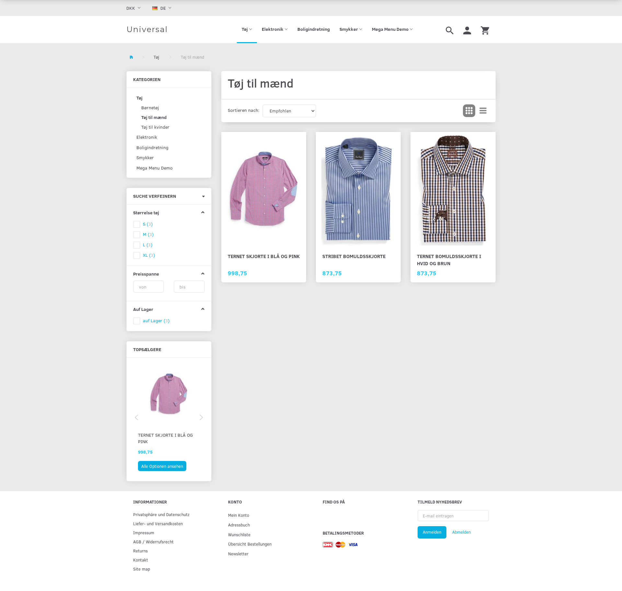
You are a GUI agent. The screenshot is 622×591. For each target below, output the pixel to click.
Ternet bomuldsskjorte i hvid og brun (449, 259)
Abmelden (461, 532)
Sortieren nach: (243, 110)
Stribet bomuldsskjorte (354, 256)
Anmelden (432, 532)
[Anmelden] (467, 29)
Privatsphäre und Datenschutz (161, 514)
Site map (141, 569)
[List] (483, 110)
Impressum (143, 532)
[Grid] (469, 110)
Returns (140, 550)
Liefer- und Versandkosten (158, 523)
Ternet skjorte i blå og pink (165, 438)
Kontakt (140, 559)
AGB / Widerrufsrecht (153, 541)
